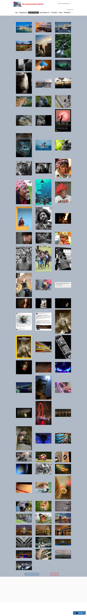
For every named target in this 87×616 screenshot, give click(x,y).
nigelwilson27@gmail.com (64, 3)
